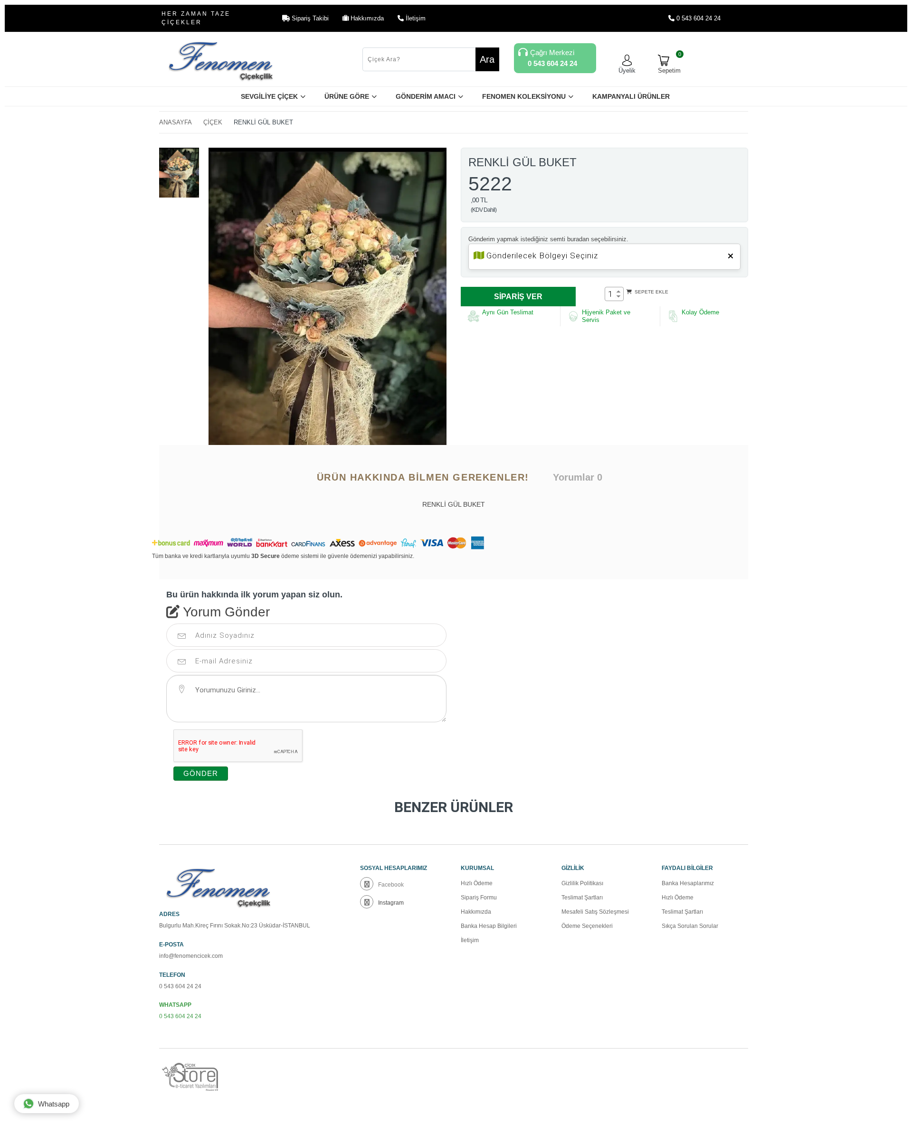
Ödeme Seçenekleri (587, 926)
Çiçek (212, 122)
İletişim (470, 940)
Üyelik (627, 70)
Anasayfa (175, 122)
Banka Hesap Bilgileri (489, 926)
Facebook (391, 884)
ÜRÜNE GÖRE (346, 96)
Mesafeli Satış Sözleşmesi (595, 911)
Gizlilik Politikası (582, 883)
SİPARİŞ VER (518, 297)
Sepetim (669, 64)
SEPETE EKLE (650, 291)
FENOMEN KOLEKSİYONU (524, 96)
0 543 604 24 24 (697, 18)
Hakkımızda (476, 911)
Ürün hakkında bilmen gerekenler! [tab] (423, 477)
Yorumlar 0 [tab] (577, 477)
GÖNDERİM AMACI (426, 96)
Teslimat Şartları (582, 897)
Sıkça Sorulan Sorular (690, 926)
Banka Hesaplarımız (688, 883)
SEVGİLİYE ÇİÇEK (269, 96)
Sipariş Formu (479, 897)
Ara (487, 59)
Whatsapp (53, 1104)
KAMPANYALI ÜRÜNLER (631, 96)
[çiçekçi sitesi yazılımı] (194, 1077)
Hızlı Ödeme (477, 883)
